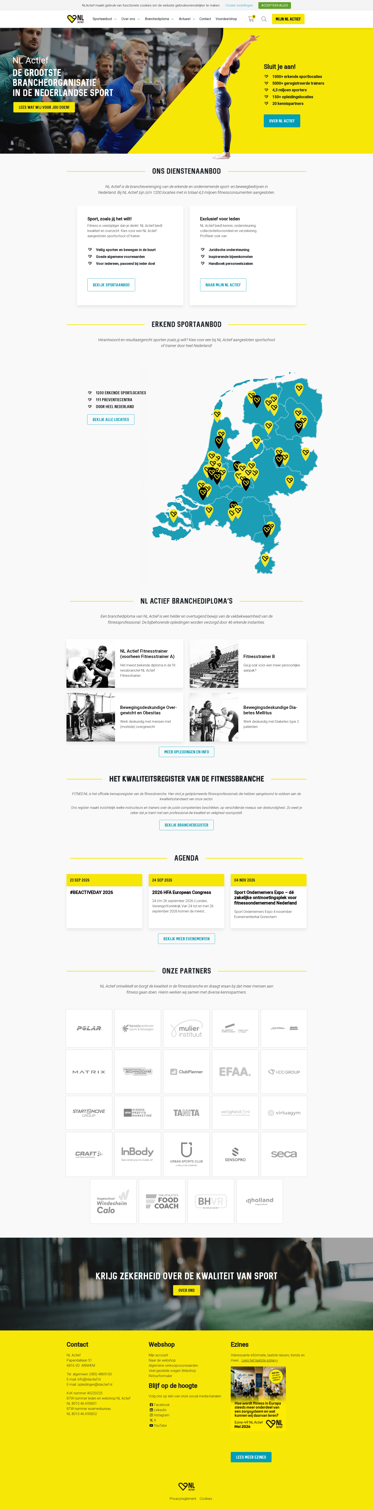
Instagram (161, 1415)
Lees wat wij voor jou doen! (44, 107)
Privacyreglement (183, 1499)
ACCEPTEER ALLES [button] (274, 5)
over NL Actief (282, 120)
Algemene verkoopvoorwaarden (173, 1365)
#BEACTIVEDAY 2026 (91, 892)
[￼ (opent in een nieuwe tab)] (89, 1028)
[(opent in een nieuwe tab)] (186, 1072)
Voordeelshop (226, 19)
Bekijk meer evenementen (186, 938)
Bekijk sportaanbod (111, 284)
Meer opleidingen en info (186, 751)
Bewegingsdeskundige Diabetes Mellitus (270, 710)
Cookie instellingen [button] (239, 5)
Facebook (162, 1405)
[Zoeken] (264, 19)
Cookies (206, 1499)
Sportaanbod (102, 19)
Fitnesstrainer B (259, 656)
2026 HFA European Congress (181, 892)
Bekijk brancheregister (186, 824)
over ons (187, 1290)
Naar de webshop (162, 1360)
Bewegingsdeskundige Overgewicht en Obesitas (148, 710)
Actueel (184, 19)
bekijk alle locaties (111, 419)
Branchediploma (157, 19)
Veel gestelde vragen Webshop (172, 1371)
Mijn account (158, 1355)
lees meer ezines (251, 1457)
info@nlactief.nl (89, 1379)
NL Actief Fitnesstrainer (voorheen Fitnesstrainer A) (147, 653)
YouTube (160, 1425)
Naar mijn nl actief (223, 284)
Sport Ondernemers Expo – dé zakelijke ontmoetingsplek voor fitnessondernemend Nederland (265, 898)
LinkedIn (160, 1410)
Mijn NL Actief (288, 18)
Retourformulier (160, 1376)
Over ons (128, 19)
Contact (205, 19)
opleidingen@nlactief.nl (94, 1384)
